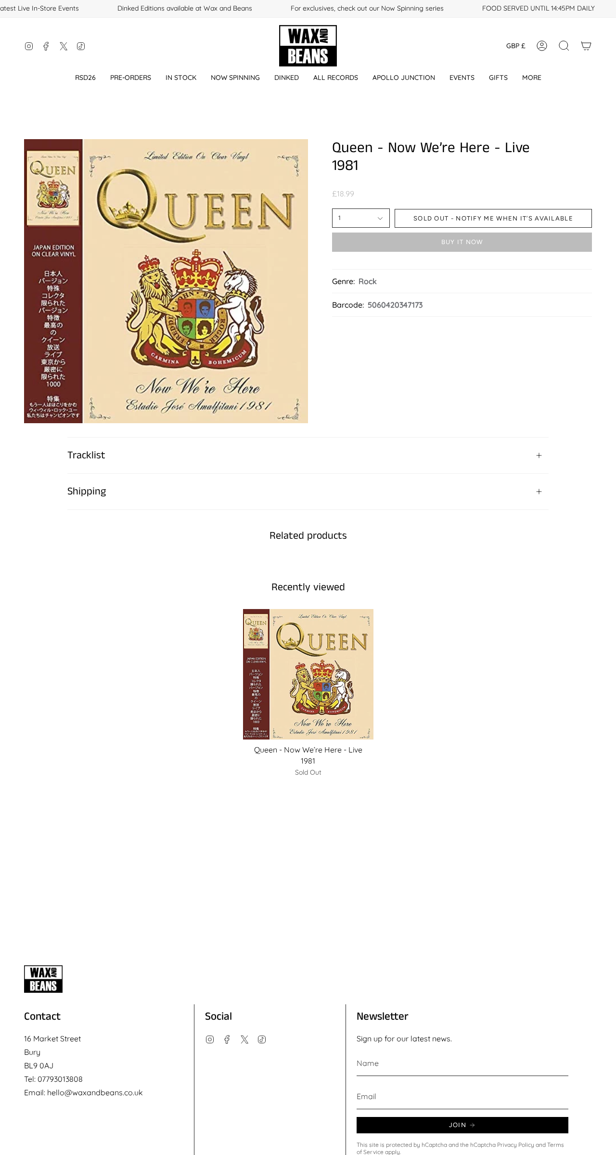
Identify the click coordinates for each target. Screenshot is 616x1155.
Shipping (86, 491)
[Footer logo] (43, 979)
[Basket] (586, 46)
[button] (85, 77)
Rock (368, 281)
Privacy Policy (515, 1144)
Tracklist (86, 455)
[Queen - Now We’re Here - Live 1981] (308, 674)
